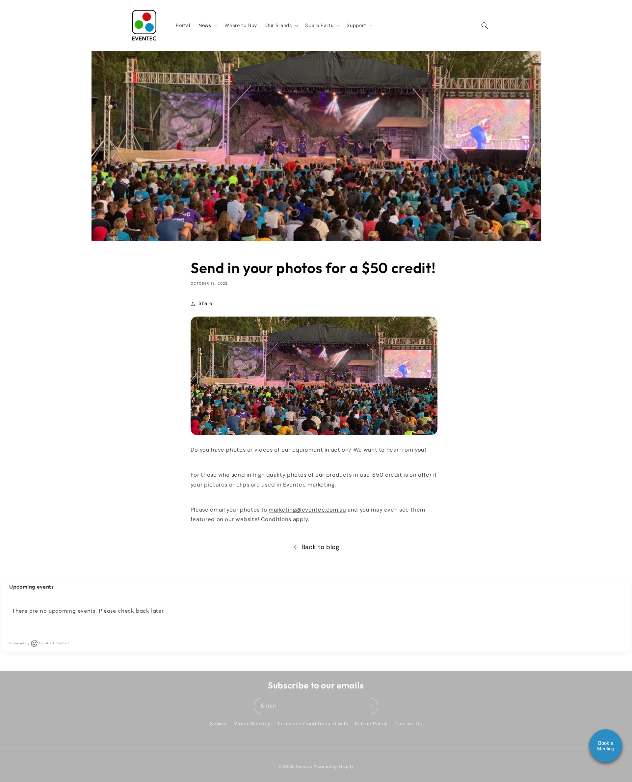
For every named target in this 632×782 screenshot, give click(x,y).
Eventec (304, 766)
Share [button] (205, 303)
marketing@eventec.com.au (307, 509)
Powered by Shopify (334, 766)
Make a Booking (252, 723)
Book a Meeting (605, 745)
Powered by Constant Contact (39, 643)
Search (218, 723)
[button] (207, 25)
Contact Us (408, 723)
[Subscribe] (370, 706)
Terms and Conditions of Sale (312, 723)
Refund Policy (371, 723)
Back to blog (320, 547)
